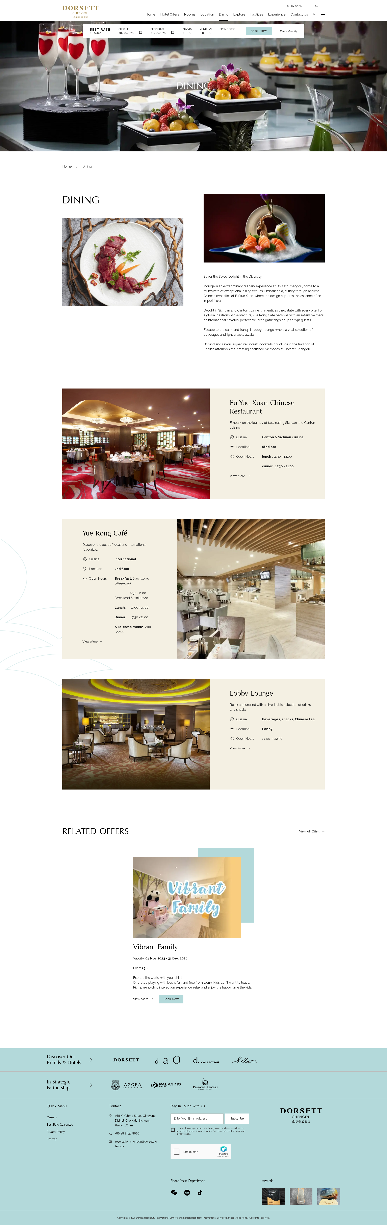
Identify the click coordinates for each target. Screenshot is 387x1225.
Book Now (259, 31)
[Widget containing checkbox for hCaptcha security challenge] (201, 1151)
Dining (223, 14)
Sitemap (52, 1139)
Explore (239, 14)
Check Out (157, 29)
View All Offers (309, 831)
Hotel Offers (169, 14)
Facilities (256, 14)
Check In (124, 29)
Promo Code (227, 29)
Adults (187, 28)
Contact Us (299, 14)
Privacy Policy (56, 1131)
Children (206, 28)
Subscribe (237, 1119)
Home (150, 14)
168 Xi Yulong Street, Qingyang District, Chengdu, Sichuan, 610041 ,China (135, 1120)
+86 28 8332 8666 (127, 1133)
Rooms (190, 14)
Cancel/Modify (288, 31)
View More (237, 476)
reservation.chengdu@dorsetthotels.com (136, 1144)
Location (207, 14)
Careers (52, 1117)
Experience (277, 14)
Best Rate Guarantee (60, 1124)
